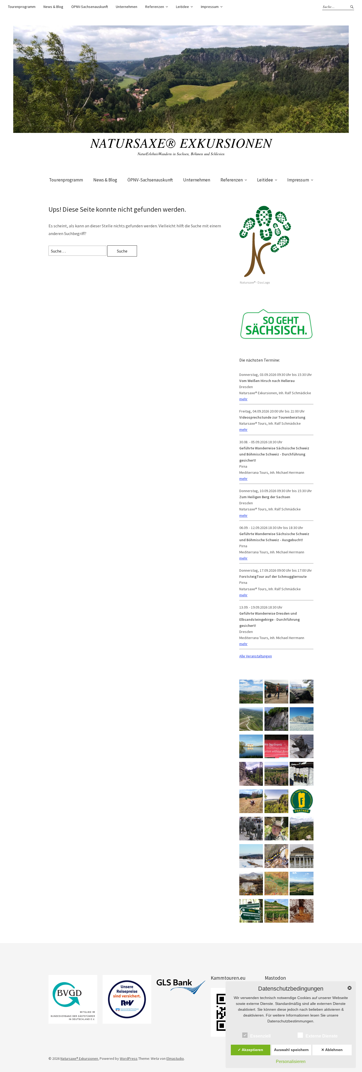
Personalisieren (291, 1061)
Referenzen (154, 6)
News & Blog (53, 6)
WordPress (129, 1058)
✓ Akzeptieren (250, 1050)
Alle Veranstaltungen (255, 656)
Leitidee (182, 6)
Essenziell (260, 1036)
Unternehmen (126, 6)
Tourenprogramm (22, 6)
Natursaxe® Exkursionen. (79, 1058)
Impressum (210, 6)
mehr (243, 399)
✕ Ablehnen (332, 1050)
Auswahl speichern (291, 1050)
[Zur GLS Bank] (181, 987)
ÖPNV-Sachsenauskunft (89, 6)
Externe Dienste (322, 1036)
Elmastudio (175, 1058)
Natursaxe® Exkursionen (181, 142)
